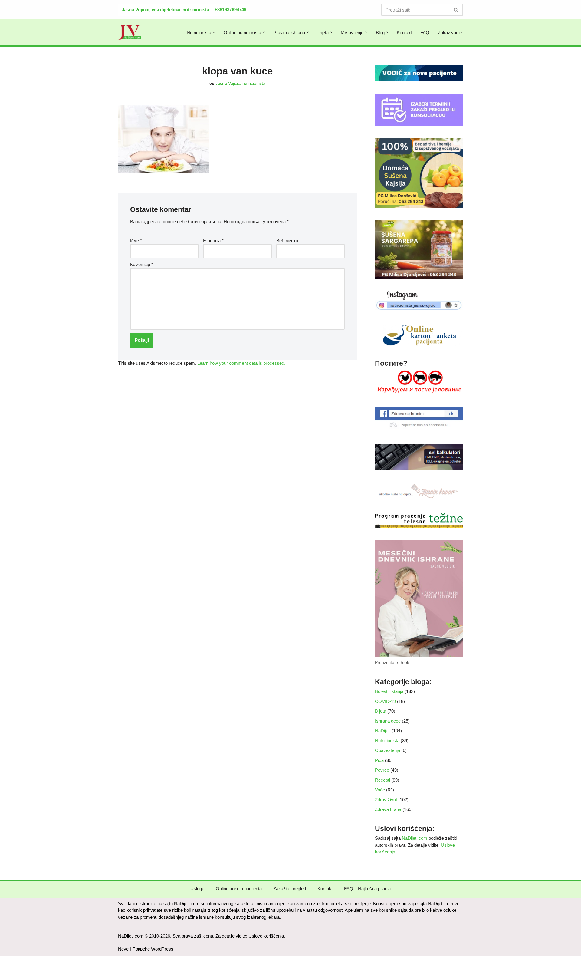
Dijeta (380, 711)
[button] (214, 32)
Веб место (287, 240)
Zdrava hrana (388, 809)
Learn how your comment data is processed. (241, 363)
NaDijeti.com (414, 838)
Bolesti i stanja (389, 691)
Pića (379, 760)
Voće (380, 789)
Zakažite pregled (289, 888)
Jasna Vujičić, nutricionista (240, 83)
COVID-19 (385, 701)
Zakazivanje (450, 32)
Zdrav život (386, 799)
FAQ (424, 32)
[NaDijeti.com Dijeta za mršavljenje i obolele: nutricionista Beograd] (130, 32)
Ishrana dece (388, 721)
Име (136, 240)
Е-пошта (213, 240)
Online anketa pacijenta (239, 888)
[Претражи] (456, 10)
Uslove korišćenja (266, 935)
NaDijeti (382, 730)
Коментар (141, 264)
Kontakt (404, 32)
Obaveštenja (387, 750)
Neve (123, 948)
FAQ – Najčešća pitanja (367, 888)
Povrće (382, 770)
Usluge (197, 888)
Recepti (382, 780)
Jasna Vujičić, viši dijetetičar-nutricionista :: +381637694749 (184, 9)
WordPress (162, 948)
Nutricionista (387, 740)
